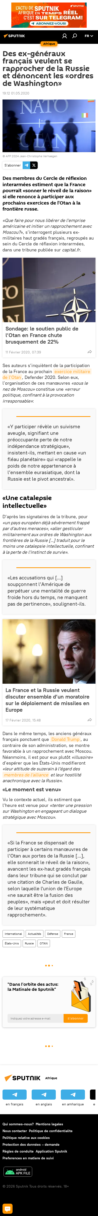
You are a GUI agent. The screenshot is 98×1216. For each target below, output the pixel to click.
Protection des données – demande (31, 1144)
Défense (52, 934)
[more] (90, 352)
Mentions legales (49, 1124)
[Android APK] (18, 1172)
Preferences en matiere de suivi (28, 1158)
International (13, 934)
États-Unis (12, 943)
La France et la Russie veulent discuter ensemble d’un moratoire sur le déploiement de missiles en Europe (47, 700)
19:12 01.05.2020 (16, 93)
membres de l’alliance (26, 775)
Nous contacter (15, 1131)
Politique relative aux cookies (26, 1137)
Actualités (34, 934)
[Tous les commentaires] (8, 1209)
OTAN (44, 943)
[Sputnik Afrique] (15, 38)
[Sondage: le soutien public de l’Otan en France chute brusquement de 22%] (49, 290)
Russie (29, 943)
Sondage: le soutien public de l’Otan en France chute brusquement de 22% (42, 335)
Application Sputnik (51, 1151)
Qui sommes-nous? (18, 1124)
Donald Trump (65, 739)
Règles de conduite (18, 1151)
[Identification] (65, 36)
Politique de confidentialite (51, 1131)
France (68, 934)
